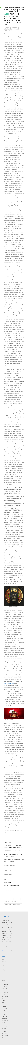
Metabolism (8, 904)
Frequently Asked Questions (4, 969)
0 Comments (16, 29)
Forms (3, 972)
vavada (6, 888)
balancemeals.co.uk (9, 874)
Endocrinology (9, 899)
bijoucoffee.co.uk (9, 876)
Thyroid (7, 907)
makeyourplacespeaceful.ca (11, 885)
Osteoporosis (17, 904)
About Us (4, 961)
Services (3, 980)
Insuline (7, 901)
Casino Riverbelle (9, 683)
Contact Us (3, 966)
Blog (16, 27)
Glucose (17, 899)
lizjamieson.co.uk (8, 882)
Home (3, 959)
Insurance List (4, 975)
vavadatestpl (7, 890)
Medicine (14, 901)
